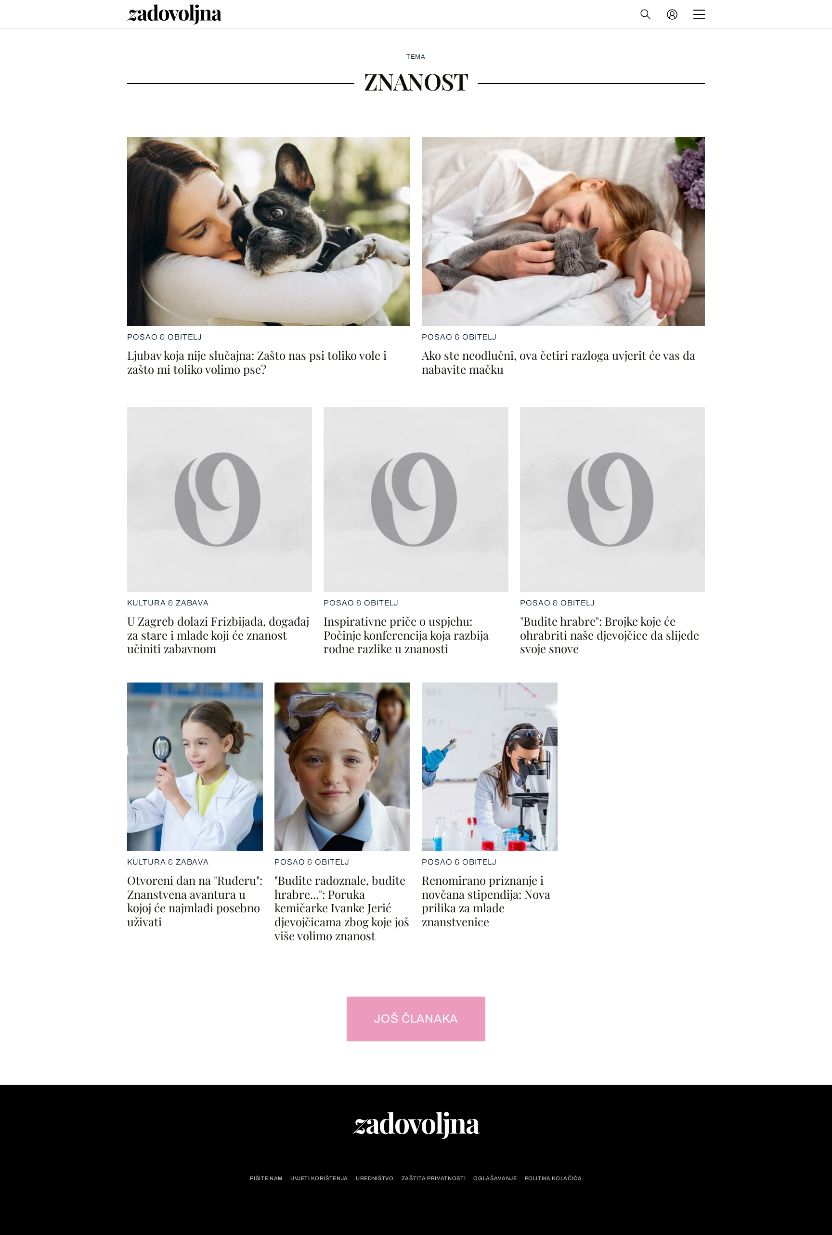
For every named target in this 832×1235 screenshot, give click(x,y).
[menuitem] (672, 14)
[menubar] (673, 14)
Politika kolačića (553, 1178)
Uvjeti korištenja (319, 1178)
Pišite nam (266, 1178)
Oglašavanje (495, 1178)
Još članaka (416, 1018)
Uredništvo (375, 1178)
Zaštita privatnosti (434, 1178)
